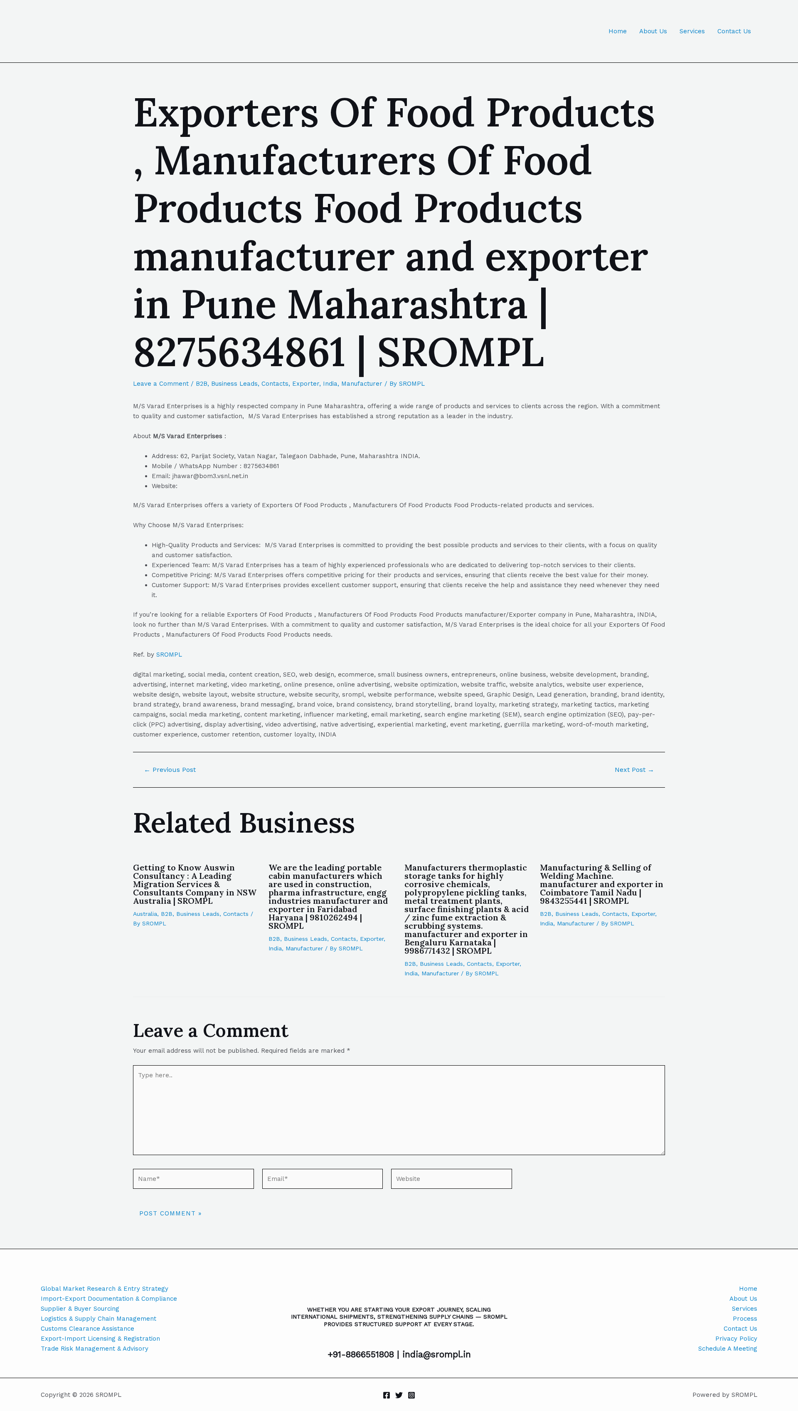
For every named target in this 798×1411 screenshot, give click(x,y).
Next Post (634, 769)
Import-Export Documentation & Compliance (109, 1298)
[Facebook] (386, 1395)
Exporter (305, 383)
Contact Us (734, 31)
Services (692, 31)
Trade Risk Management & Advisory (94, 1348)
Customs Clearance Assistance (87, 1328)
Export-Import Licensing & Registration (100, 1338)
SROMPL (169, 654)
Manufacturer (361, 383)
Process (745, 1318)
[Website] (451, 1180)
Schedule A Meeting (727, 1348)
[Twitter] (399, 1395)
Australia (145, 913)
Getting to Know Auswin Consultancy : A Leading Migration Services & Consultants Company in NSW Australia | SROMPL (194, 884)
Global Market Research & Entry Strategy (104, 1288)
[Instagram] (411, 1395)
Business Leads (234, 383)
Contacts (274, 383)
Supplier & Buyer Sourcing (80, 1308)
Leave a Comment (161, 383)
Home (617, 31)
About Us (653, 31)
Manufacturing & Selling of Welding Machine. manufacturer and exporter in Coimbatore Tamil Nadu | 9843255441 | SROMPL (601, 884)
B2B (201, 383)
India (330, 383)
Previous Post (170, 769)
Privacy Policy (736, 1338)
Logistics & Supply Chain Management (98, 1318)
